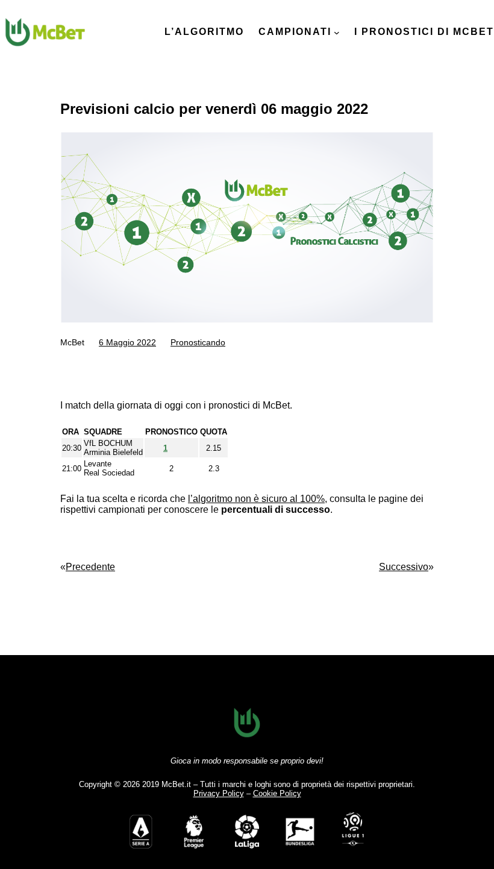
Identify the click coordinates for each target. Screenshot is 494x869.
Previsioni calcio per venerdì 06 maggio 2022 (214, 109)
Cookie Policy (277, 793)
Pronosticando (197, 342)
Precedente (90, 567)
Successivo (403, 567)
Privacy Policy (218, 793)
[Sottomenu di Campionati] (337, 33)
